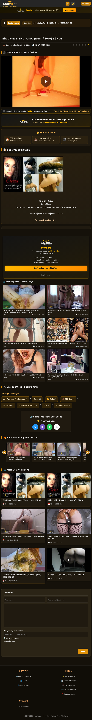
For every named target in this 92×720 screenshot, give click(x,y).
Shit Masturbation (27, 405)
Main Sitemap (24, 706)
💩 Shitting (67, 399)
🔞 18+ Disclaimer (68, 685)
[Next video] (88, 452)
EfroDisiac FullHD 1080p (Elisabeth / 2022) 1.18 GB (23, 536)
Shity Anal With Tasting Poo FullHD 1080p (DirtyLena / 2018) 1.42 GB (67, 459)
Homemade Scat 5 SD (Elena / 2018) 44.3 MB (66, 575)
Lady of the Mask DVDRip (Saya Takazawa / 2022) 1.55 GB (67, 343)
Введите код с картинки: (13, 631)
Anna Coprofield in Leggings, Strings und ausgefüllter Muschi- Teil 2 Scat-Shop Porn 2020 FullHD (21, 311)
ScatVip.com (13, 23)
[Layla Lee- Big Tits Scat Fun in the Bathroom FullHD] (24, 330)
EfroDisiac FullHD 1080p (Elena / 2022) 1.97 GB (22, 500)
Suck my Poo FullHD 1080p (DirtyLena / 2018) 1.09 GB (42, 458)
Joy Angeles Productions (14, 399)
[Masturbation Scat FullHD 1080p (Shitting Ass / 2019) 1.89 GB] (23, 560)
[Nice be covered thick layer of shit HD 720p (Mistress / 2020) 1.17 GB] (68, 297)
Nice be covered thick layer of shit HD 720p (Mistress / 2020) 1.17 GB (68, 311)
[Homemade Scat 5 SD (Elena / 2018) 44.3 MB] (69, 560)
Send (83, 652)
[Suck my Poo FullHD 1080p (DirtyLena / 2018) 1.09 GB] (44, 449)
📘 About (23, 681)
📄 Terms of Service (68, 681)
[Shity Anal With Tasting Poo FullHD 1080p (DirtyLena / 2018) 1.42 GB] (69, 449)
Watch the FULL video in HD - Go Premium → (71, 111)
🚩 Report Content (68, 694)
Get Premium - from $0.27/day (46, 268)
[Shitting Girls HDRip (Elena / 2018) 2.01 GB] (69, 485)
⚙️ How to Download (23, 676)
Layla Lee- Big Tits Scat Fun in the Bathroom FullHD (21, 343)
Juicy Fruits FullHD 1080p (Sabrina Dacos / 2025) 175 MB (22, 375)
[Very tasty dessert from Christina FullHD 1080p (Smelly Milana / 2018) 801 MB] (68, 361)
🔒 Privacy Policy (68, 676)
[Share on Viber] (42, 427)
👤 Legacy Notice (23, 685)
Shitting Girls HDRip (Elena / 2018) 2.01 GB (65, 500)
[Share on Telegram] (35, 427)
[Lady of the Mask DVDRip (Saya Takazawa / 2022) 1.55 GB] (68, 330)
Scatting (7, 405)
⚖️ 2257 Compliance (68, 690)
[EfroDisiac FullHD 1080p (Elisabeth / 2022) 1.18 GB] (23, 521)
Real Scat (27, 23)
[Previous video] (4, 452)
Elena (36, 399)
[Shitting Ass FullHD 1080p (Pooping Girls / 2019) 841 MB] (69, 521)
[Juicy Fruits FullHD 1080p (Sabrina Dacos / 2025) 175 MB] (24, 361)
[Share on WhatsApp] (49, 427)
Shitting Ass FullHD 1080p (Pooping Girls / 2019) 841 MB (68, 537)
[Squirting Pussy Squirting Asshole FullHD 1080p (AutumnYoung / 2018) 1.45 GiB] (18, 449)
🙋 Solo (50, 399)
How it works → (46, 275)
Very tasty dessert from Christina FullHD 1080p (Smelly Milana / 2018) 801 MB (66, 376)
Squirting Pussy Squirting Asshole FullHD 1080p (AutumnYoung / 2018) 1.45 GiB (18, 459)
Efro (45, 405)
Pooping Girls (62, 405)
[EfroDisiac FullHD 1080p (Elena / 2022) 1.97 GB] (23, 485)
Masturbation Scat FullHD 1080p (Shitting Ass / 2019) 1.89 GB (22, 576)
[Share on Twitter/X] (57, 427)
